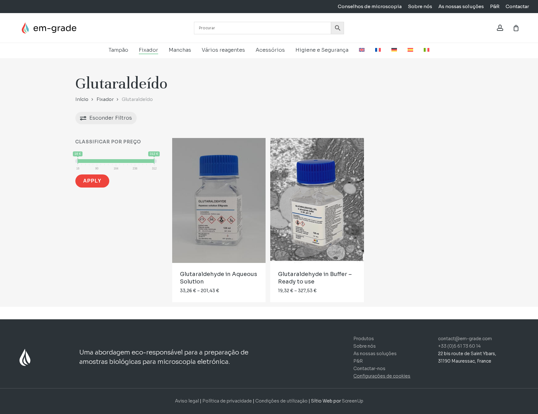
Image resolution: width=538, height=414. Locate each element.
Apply (92, 180)
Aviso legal (187, 401)
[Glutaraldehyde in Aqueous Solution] (219, 200)
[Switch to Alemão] (394, 50)
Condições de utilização (282, 401)
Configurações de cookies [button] (381, 376)
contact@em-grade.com (465, 338)
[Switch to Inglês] (362, 50)
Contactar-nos (369, 368)
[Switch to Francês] (378, 50)
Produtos (363, 338)
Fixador (105, 99)
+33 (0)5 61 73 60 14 (459, 346)
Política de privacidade (227, 401)
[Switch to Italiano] (426, 50)
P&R (358, 361)
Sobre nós (364, 346)
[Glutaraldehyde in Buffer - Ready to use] (317, 200)
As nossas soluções (375, 353)
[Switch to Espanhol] (410, 50)
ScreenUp (352, 401)
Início (81, 99)
